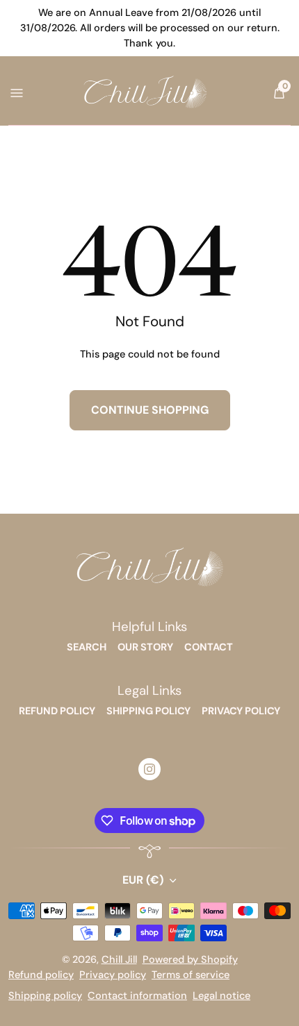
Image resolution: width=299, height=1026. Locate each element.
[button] (279, 93)
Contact (208, 647)
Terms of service (190, 975)
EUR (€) (142, 880)
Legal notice (221, 995)
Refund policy (41, 975)
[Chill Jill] (150, 567)
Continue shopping (150, 410)
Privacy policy (112, 975)
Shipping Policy (148, 711)
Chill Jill (119, 959)
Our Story (145, 647)
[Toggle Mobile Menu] (16, 92)
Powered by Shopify (190, 959)
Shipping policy (45, 995)
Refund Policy (57, 711)
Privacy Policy (241, 711)
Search (86, 647)
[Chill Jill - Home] (145, 92)
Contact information (137, 995)
